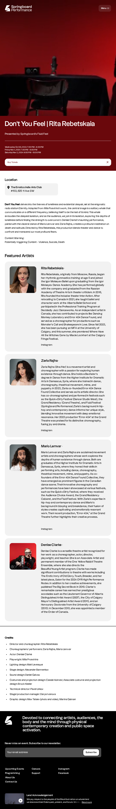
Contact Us (11, 782)
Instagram (46, 345)
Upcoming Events (14, 769)
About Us (10, 777)
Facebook (63, 773)
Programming (12, 773)
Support (36, 773)
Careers (36, 769)
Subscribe (91, 752)
